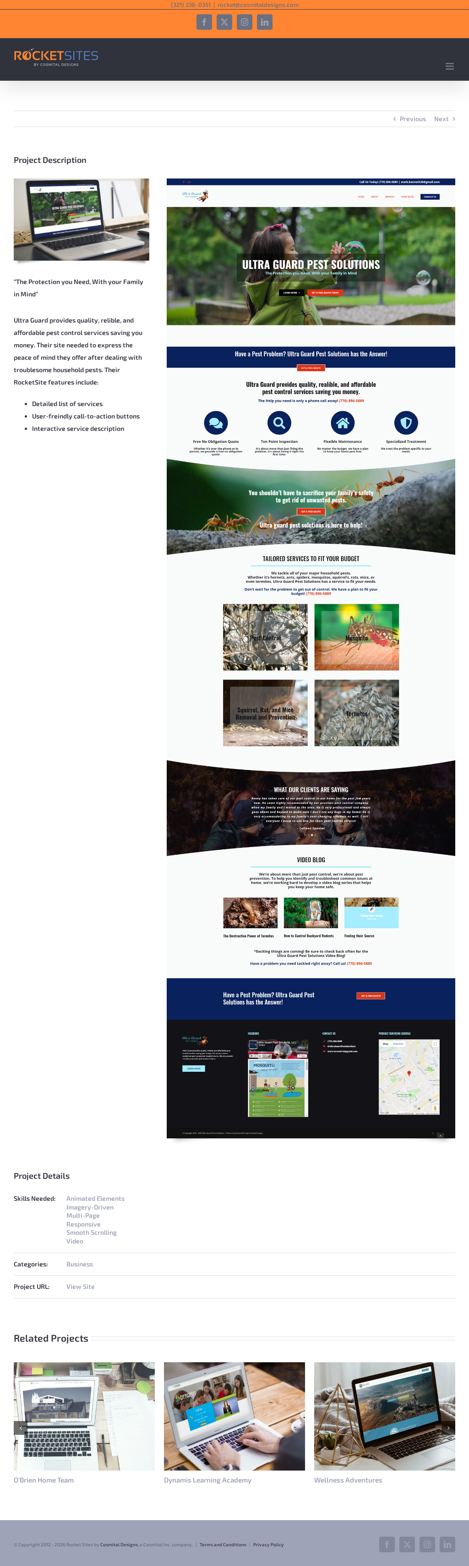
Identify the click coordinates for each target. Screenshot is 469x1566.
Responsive (83, 1224)
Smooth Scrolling (91, 1232)
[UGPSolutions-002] (311, 181)
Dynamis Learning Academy (207, 1480)
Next (441, 119)
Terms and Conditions (223, 1544)
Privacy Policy (268, 1544)
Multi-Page (83, 1215)
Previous (413, 119)
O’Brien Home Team (44, 1480)
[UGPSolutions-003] (81, 181)
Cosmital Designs (119, 1544)
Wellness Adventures (348, 1480)
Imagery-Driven (90, 1207)
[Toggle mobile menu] (450, 66)
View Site (80, 1286)
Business (79, 1264)
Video (74, 1241)
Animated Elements (95, 1198)
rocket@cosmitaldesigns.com (258, 4)
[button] (20, 1428)
